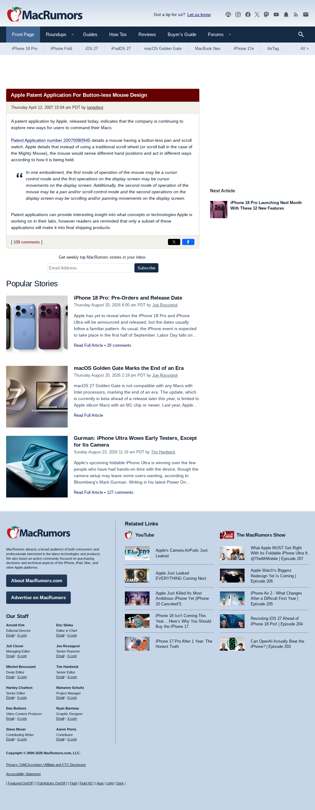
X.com (22, 635)
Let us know (199, 14)
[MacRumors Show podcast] (228, 14)
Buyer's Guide (182, 34)
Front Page (23, 34)
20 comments (119, 345)
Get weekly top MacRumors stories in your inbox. (103, 257)
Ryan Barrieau (67, 708)
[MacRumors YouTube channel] (276, 14)
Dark (120, 783)
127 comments (120, 492)
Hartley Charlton (19, 687)
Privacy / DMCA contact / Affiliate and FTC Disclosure (46, 765)
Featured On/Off (20, 783)
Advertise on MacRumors (38, 597)
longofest (95, 107)
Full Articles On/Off (51, 783)
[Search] (303, 34)
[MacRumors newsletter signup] (306, 14)
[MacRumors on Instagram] (238, 14)
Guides (90, 34)
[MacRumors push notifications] (286, 14)
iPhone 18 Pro (24, 48)
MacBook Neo (207, 48)
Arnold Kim (15, 625)
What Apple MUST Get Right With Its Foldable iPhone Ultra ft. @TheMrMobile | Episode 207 (280, 553)
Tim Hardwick (163, 452)
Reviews (147, 34)
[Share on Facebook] (188, 242)
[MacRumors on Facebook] (248, 14)
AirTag (273, 48)
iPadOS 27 (121, 48)
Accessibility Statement (23, 774)
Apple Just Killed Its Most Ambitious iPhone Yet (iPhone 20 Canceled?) (182, 598)
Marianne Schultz (70, 687)
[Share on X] (174, 242)
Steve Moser (16, 729)
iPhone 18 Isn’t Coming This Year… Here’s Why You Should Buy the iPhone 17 (183, 621)
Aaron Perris (66, 729)
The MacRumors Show (261, 535)
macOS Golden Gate (162, 48)
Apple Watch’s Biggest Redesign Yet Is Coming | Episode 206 (273, 575)
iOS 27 (92, 48)
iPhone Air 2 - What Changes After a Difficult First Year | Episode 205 (276, 598)
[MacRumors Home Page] (44, 15)
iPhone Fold (61, 48)
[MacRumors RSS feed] (296, 14)
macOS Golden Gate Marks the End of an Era (129, 368)
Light (110, 783)
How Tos (118, 34)
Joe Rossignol (164, 305)
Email (10, 635)
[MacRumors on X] (257, 14)
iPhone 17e (244, 48)
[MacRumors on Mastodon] (266, 14)
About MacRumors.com (36, 580)
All (305, 48)
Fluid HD (86, 783)
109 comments (27, 242)
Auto (100, 783)
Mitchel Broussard (21, 667)
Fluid (73, 783)
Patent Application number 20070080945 (50, 140)
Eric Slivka (64, 625)
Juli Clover (14, 646)
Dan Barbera (16, 708)
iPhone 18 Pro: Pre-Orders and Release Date (128, 298)
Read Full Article (88, 345)
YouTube (144, 535)
